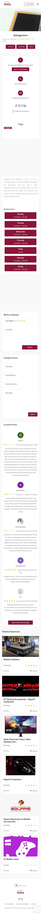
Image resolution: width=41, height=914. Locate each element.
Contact (33, 904)
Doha (7, 671)
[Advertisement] (20, 292)
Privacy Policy (9, 904)
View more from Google (20, 623)
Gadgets (34, 671)
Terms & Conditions (22, 904)
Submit (29, 347)
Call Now (10, 47)
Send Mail (21, 47)
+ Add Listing (29, 4)
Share (31, 47)
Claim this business (22, 111)
